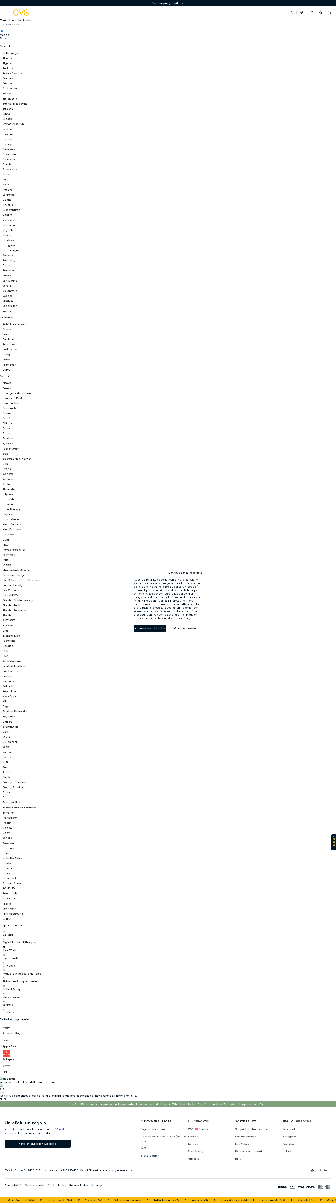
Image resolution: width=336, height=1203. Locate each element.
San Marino (10, 280)
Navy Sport (10, 696)
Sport (6, 359)
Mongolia (9, 245)
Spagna (8, 295)
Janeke (7, 837)
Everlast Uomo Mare (16, 711)
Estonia (8, 128)
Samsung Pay (11, 1033)
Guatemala (10, 169)
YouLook (8, 681)
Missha (7, 863)
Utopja (7, 564)
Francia (7, 139)
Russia (7, 275)
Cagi (6, 706)
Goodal (7, 827)
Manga (7, 354)
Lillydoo (8, 494)
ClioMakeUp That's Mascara (21, 580)
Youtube (288, 1143)
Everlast (8, 438)
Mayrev (7, 514)
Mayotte (8, 230)
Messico (8, 235)
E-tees (7, 433)
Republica (9, 691)
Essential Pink (12, 802)
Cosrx (6, 792)
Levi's (6, 736)
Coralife (8, 645)
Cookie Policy (57, 1185)
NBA (5, 655)
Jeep (6, 746)
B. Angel (8, 625)
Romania (8, 270)
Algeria (7, 63)
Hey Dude (9, 716)
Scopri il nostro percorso (252, 1129)
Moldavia (8, 240)
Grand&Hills (10, 726)
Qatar (6, 265)
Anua (6, 767)
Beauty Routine (13, 787)
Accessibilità (13, 1185)
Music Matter (11, 519)
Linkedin (288, 1151)
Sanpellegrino (12, 660)
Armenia (8, 78)
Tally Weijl (9, 554)
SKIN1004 (9, 898)
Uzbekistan (10, 305)
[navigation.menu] (7, 13)
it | (322, 1170)
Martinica (9, 225)
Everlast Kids (11, 635)
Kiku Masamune (13, 913)
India (6, 174)
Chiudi (326, 1199)
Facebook (289, 1129)
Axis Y (6, 772)
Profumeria (10, 344)
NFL (5, 701)
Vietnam (8, 310)
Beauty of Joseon (15, 782)
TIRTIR (7, 903)
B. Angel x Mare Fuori (17, 393)
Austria (7, 83)
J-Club (7, 484)
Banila (6, 777)
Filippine (8, 134)
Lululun (7, 918)
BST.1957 (9, 620)
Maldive (8, 214)
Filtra (3, 38)
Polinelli (8, 686)
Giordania (9, 159)
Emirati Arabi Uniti (14, 123)
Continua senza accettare (185, 572)
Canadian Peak (13, 398)
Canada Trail (11, 403)
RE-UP (239, 1158)
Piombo (8, 615)
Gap (5, 453)
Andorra (8, 68)
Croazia (8, 118)
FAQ (89, 1199)
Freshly (7, 822)
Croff (6, 418)
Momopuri (9, 878)
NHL (5, 650)
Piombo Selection (14, 610)
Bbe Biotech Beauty (16, 569)
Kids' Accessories (14, 324)
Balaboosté (10, 671)
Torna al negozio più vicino (16, 20)
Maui (6, 731)
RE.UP (6, 544)
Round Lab (10, 893)
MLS (5, 762)
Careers (193, 1143)
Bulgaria (8, 108)
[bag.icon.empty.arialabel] (329, 12)
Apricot (8, 387)
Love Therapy (12, 509)
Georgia (8, 144)
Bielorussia (10, 98)
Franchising (195, 1151)
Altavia (7, 382)
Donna (7, 329)
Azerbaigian (10, 88)
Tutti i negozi (11, 53)
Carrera (8, 721)
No (2, 1099)
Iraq (5, 179)
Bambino (8, 339)
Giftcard (194, 1158)
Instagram (289, 1136)
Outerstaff (10, 741)
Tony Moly (9, 908)
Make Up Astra (12, 858)
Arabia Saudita (12, 73)
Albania (7, 58)
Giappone (9, 154)
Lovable (8, 504)
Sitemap (96, 1185)
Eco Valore (242, 1143)
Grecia (7, 164)
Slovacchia (10, 290)
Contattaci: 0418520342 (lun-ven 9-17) (163, 1138)
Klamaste (9, 489)
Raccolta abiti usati (248, 1151)
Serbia (7, 285)
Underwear (10, 349)
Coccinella (10, 408)
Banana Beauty (13, 585)
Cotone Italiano (245, 1136)
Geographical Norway (17, 458)
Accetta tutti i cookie (150, 628)
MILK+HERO (10, 595)
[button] (302, 12)
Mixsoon (8, 868)
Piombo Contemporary (18, 600)
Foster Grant (11, 448)
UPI (5, 1072)
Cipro (6, 113)
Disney (7, 751)
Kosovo (8, 189)
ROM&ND (9, 888)
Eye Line (8, 443)
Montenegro (11, 250)
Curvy (6, 369)
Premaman (9, 364)
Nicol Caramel (12, 524)
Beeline (7, 676)
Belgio (7, 93)
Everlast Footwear (15, 666)
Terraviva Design (14, 575)
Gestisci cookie (35, 1185)
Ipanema (8, 473)
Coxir (6, 797)
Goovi (6, 832)
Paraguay (9, 260)
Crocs (6, 428)
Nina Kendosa (12, 529)
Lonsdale (9, 499)
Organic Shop (12, 883)
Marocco (8, 219)
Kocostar (9, 842)
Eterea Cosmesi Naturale (19, 807)
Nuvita (7, 757)
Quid (6, 539)
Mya (5, 630)
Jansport (9, 478)
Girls (6, 463)
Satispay (8, 1059)
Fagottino (9, 640)
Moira (6, 873)
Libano (7, 199)
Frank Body (10, 817)
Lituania (8, 204)
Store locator (150, 1155)
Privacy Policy (78, 1185)
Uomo (6, 334)
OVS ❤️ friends (198, 1129)
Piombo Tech (11, 605)
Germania (9, 149)
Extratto (8, 812)
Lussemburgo (11, 209)
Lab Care (9, 848)
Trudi (6, 559)
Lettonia (8, 194)
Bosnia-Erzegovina (15, 103)
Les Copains (11, 590)
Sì (5, 1099)
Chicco (7, 423)
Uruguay (8, 300)
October (8, 534)
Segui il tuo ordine (153, 1129)
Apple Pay (9, 1046)
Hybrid (7, 468)
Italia (6, 184)
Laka (6, 853)
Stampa (193, 1136)
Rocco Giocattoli (14, 549)
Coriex (7, 413)
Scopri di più (247, 1104)
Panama (8, 255)
